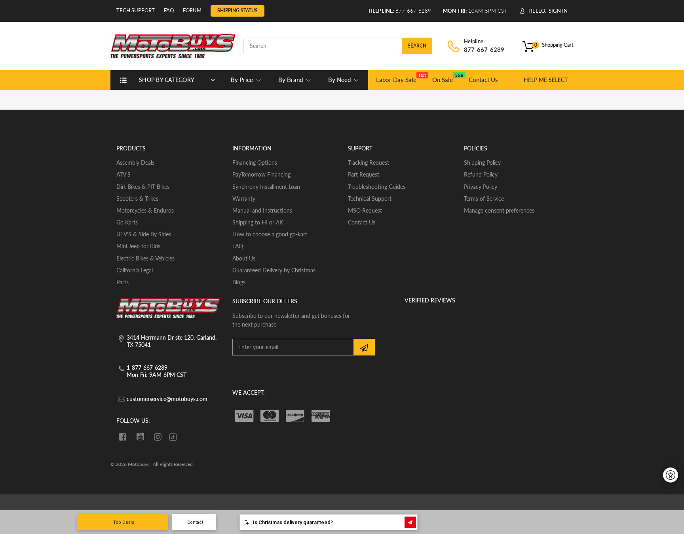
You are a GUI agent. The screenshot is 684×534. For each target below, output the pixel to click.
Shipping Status (237, 10)
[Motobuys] (173, 45)
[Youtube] (140, 436)
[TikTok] (173, 437)
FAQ (169, 10)
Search (417, 46)
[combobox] (337, 46)
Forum (192, 10)
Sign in (558, 11)
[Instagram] (158, 436)
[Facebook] (122, 436)
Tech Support (135, 10)
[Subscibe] (364, 347)
